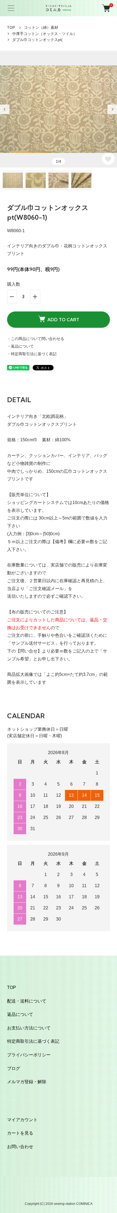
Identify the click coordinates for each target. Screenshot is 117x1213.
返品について (20, 1014)
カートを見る (20, 1133)
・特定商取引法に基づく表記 (32, 354)
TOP (11, 27)
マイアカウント (22, 1119)
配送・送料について (26, 1001)
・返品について (20, 346)
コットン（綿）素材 (41, 27)
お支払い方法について (29, 1028)
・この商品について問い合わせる (35, 338)
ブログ (13, 1068)
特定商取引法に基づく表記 (33, 1041)
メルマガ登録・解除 (26, 1081)
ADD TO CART (63, 319)
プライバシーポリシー (29, 1055)
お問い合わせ (20, 1146)
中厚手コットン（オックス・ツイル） (44, 33)
